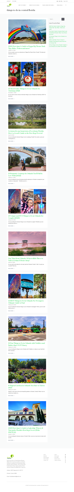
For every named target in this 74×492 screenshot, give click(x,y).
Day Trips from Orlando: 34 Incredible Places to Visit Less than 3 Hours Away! (25, 259)
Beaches (45, 456)
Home (45, 454)
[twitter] (65, 457)
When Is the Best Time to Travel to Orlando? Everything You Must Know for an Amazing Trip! (57, 41)
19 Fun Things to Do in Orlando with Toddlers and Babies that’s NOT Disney (26, 344)
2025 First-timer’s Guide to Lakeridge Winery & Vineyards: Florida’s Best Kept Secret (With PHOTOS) (25, 430)
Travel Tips (46, 460)
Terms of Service (58, 460)
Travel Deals (59, 5)
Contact (9, 1)
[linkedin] (57, 1)
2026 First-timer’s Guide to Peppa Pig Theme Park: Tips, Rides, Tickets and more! (26, 47)
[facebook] (65, 454)
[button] (66, 5)
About (56, 454)
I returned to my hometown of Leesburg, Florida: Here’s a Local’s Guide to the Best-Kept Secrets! (26, 132)
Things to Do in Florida (34, 5)
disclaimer (57, 457)
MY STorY (14, 1)
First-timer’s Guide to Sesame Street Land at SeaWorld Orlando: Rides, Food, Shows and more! (58, 33)
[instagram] (65, 456)
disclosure (57, 456)
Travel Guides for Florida (48, 5)
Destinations (46, 457)
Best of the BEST (22, 5)
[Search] (63, 19)
